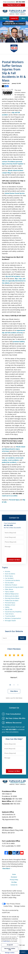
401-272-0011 (17, 801)
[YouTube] (22, 853)
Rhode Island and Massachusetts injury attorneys (13, 449)
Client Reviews (14, 649)
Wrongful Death (10, 620)
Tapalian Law (20, 945)
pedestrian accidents (9, 462)
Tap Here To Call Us (14, 5)
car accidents (10, 458)
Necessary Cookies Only (9, 949)
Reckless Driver (10, 605)
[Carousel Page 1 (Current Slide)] (10, 685)
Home (5, 18)
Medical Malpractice (12, 594)
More (23, 18)
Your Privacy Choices (13, 904)
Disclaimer (14, 877)
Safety (7, 607)
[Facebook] (6, 853)
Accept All (10, 944)
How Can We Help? (14, 739)
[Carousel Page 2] (14, 685)
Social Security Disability (13, 612)
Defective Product (11, 585)
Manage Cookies (19, 906)
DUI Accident (9, 583)
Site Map (14, 882)
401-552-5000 (17, 799)
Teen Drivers (9, 614)
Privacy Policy (14, 879)
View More (14, 691)
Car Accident (9, 578)
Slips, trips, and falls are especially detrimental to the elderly (14, 281)
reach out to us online (9, 496)
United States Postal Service (15, 193)
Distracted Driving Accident (14, 587)
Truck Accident (10, 616)
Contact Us (14, 18)
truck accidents (13, 460)
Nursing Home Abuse (12, 598)
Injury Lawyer (9, 591)
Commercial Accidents (12, 580)
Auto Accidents (10, 574)
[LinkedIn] (14, 853)
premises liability (19, 341)
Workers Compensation (13, 618)
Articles (7, 571)
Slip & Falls (8, 609)
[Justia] (18, 853)
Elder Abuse (9, 589)
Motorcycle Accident (12, 596)
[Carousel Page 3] (18, 685)
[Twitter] (10, 853)
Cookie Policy (8, 906)
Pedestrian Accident (11, 600)
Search (22, 638)
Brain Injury (9, 576)
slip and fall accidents (12, 276)
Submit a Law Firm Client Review (14, 698)
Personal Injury (14, 500)
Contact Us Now (14, 560)
